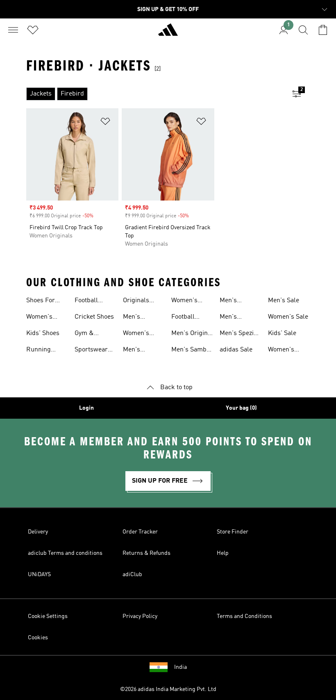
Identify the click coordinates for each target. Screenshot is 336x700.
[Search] (303, 30)
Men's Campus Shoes (231, 301)
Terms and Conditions (244, 616)
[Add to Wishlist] (105, 123)
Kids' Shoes (42, 333)
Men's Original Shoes (192, 334)
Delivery (38, 532)
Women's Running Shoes (184, 301)
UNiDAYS (39, 574)
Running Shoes (38, 351)
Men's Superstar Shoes (234, 318)
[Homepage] (168, 33)
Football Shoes (86, 301)
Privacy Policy (140, 616)
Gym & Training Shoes (86, 334)
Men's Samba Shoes (190, 351)
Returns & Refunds (146, 553)
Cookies (38, 638)
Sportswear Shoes (91, 351)
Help (223, 553)
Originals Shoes (136, 301)
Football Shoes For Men (185, 318)
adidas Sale (236, 350)
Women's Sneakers (136, 334)
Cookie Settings (48, 616)
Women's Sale (288, 317)
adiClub (132, 574)
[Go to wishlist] (33, 30)
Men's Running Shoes (135, 351)
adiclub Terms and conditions (65, 553)
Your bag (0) (241, 408)
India (180, 667)
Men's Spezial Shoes (239, 334)
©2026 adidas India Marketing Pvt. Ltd (168, 689)
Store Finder (232, 532)
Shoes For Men (40, 301)
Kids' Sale (282, 333)
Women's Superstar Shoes (282, 351)
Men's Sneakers (136, 318)
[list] (155, 93)
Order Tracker (140, 532)
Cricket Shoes (94, 317)
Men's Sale (283, 300)
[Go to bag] (323, 30)
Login (86, 408)
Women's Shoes (39, 318)
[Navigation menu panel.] (13, 30)
